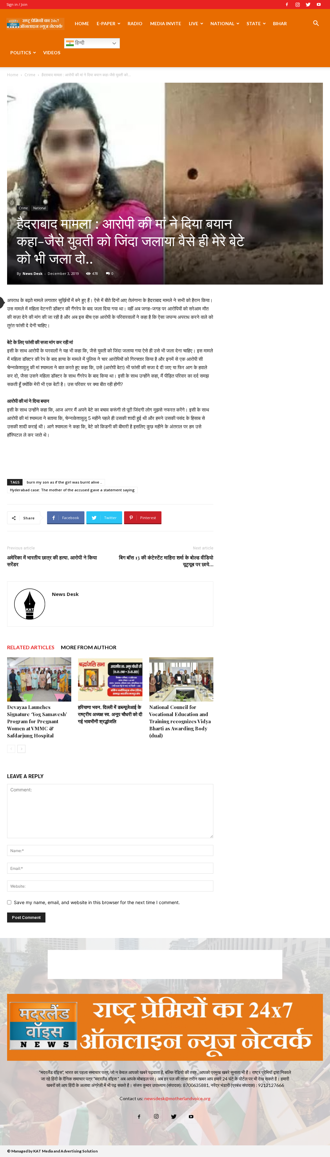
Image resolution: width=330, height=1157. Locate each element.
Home (82, 23)
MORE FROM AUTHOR (88, 647)
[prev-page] (11, 749)
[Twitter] (308, 4)
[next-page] (21, 749)
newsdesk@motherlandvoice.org (177, 1098)
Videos (51, 52)
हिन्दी (79, 43)
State (254, 23)
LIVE (193, 23)
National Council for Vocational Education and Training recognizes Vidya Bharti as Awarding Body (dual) (180, 721)
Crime (29, 75)
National (222, 23)
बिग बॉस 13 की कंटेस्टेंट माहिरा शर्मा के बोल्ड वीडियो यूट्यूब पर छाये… (166, 561)
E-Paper (106, 23)
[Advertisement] (110, 457)
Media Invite (165, 23)
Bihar (280, 23)
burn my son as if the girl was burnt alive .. (64, 482)
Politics (20, 52)
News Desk (33, 273)
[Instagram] (297, 4)
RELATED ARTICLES (30, 647)
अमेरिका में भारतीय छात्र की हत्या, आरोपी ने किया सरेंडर (52, 561)
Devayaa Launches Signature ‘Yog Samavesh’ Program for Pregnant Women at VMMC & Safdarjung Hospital (37, 721)
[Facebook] (287, 4)
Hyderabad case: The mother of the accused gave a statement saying (72, 489)
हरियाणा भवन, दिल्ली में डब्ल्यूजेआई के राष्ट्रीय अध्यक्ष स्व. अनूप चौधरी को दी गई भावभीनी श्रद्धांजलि (110, 714)
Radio (135, 23)
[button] (316, 24)
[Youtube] (319, 4)
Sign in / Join (16, 4)
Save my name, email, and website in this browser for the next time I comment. (97, 902)
